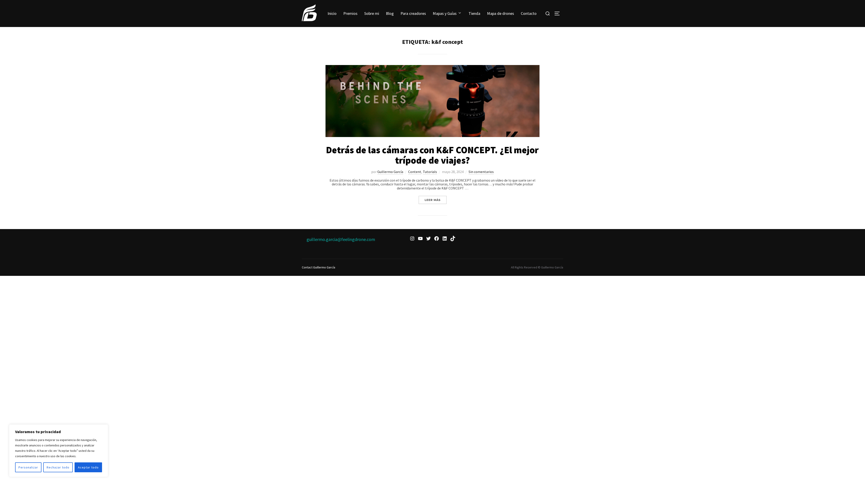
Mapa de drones (500, 13)
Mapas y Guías (445, 13)
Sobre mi (371, 13)
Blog (390, 13)
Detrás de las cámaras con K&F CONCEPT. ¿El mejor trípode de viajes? (432, 155)
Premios (350, 13)
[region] (58, 450)
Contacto (529, 13)
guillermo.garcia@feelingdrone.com (341, 239)
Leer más (436, 200)
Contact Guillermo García (318, 267)
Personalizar (28, 467)
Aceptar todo (88, 467)
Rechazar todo (58, 467)
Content (414, 171)
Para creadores (413, 13)
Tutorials (430, 171)
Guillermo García (390, 171)
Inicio (332, 13)
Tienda (474, 13)
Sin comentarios (481, 171)
